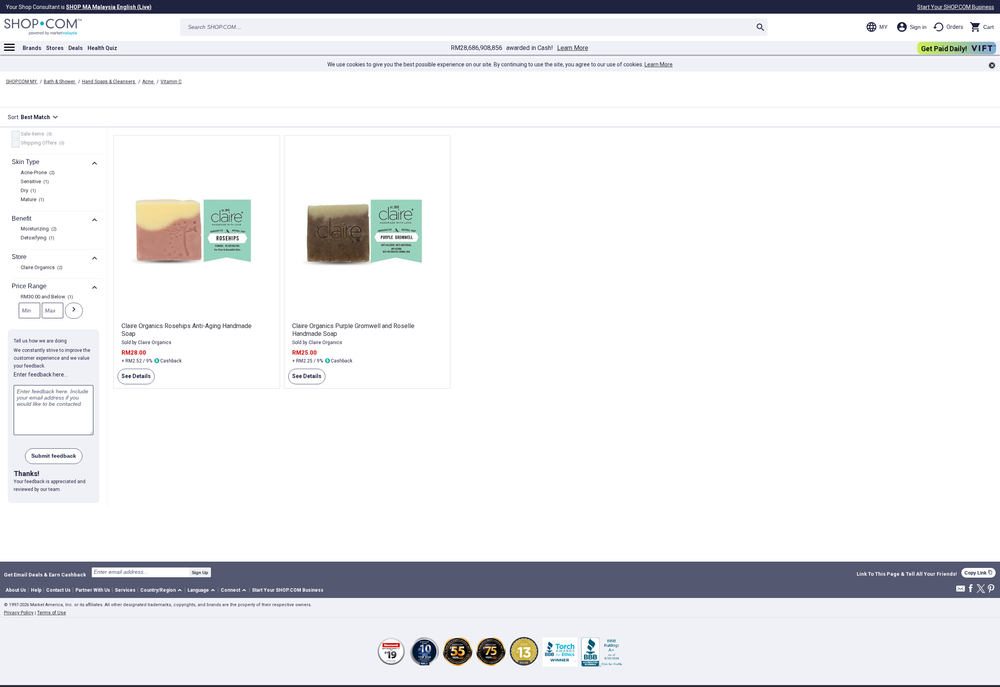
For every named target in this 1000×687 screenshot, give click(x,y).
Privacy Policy (19, 613)
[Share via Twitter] (981, 589)
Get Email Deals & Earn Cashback (45, 574)
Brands (32, 48)
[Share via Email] (960, 590)
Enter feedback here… (41, 374)
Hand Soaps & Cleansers (109, 81)
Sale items (35, 134)
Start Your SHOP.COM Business (955, 7)
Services (125, 590)
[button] (162, 590)
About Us (15, 590)
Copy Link (978, 573)
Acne (148, 81)
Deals (75, 48)
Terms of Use (51, 613)
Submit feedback (53, 456)
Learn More (572, 48)
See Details (134, 378)
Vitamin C (171, 81)
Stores (55, 48)
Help (36, 590)
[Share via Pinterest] (991, 589)
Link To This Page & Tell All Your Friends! (907, 574)
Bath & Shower (60, 81)
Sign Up (200, 572)
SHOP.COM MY (22, 81)
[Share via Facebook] (970, 588)
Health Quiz (102, 48)
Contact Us (58, 590)
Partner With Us (92, 590)
